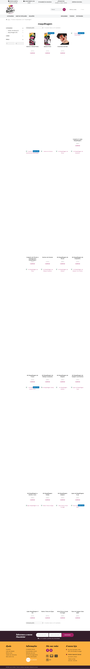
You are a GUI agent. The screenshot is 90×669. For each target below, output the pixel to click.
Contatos (8, 649)
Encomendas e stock (31, 651)
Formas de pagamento (32, 654)
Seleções (31, 16)
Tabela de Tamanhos (11, 654)
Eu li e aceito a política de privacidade (49, 638)
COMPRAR (47, 53)
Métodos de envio (30, 653)
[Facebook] (47, 650)
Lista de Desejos (10, 651)
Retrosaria (79, 16)
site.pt (36, 667)
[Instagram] (51, 650)
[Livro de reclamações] (35, 660)
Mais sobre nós (10, 656)
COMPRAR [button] (32, 53)
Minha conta (73, 9)
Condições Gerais (30, 649)
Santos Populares (21, 16)
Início (9, 19)
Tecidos (72, 16)
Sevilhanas (64, 16)
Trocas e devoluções (31, 656)
